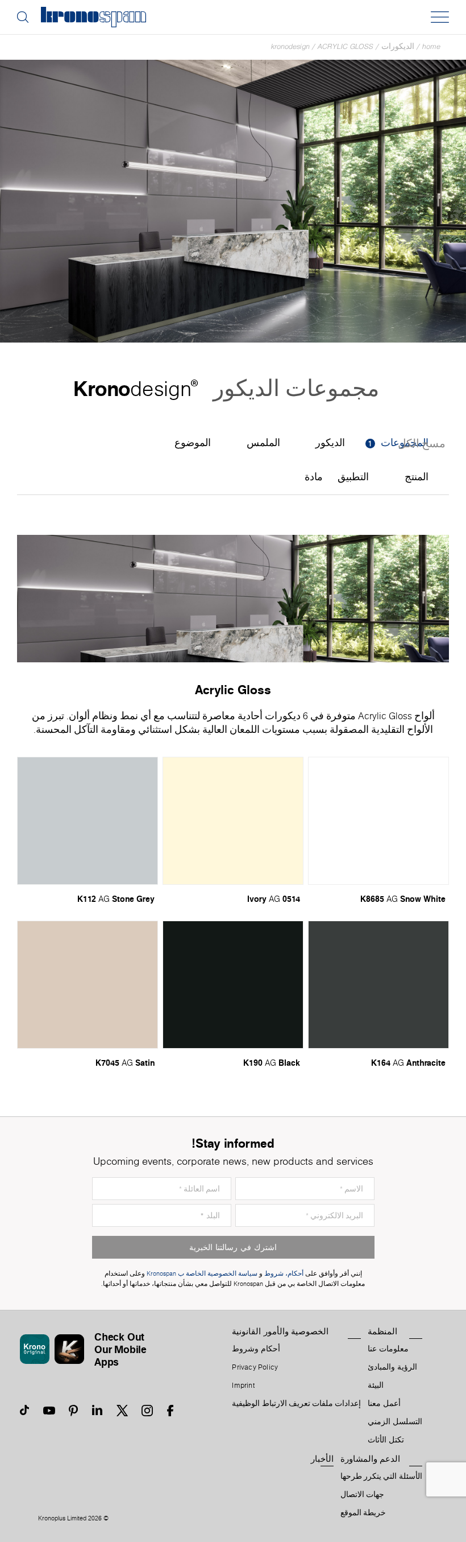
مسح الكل (422, 444)
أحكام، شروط (283, 1273)
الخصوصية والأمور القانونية (280, 1331)
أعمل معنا (384, 1403)
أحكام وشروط (256, 1349)
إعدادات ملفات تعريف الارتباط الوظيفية (296, 1403)
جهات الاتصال (362, 1494)
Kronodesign (290, 46)
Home (431, 46)
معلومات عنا (388, 1349)
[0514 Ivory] (233, 821)
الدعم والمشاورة (370, 1459)
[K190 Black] (233, 985)
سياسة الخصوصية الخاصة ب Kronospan (201, 1273)
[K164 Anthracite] (378, 985)
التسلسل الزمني (395, 1421)
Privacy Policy (255, 1367)
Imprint (243, 1385)
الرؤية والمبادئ (392, 1367)
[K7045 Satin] (87, 985)
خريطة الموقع (363, 1513)
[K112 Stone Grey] (87, 821)
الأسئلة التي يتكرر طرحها (381, 1476)
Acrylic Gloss (345, 46)
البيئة (376, 1385)
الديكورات (397, 46)
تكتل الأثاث (385, 1440)
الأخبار (322, 1459)
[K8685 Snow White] (378, 821)
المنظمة (382, 1331)
